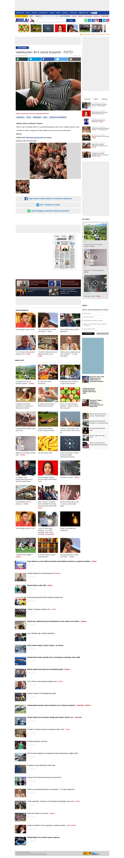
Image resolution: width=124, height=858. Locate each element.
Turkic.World (104, 16)
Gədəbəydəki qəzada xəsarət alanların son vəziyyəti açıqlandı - (59, 705)
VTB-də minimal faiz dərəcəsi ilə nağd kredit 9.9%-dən (32, 113)
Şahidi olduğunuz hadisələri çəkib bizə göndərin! (50, 211)
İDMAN (52, 12)
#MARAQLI (20, 117)
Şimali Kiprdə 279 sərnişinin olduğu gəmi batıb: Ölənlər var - (54, 717)
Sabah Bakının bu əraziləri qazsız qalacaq (43, 837)
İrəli (108, 28)
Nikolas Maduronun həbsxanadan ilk (44, 573)
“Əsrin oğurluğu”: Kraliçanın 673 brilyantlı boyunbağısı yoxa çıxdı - (53, 801)
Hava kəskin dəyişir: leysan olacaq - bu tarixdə (45, 645)
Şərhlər (104, 99)
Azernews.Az (88, 16)
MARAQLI (65, 12)
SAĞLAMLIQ (73, 12)
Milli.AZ (22, 20)
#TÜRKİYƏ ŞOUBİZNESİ (57, 117)
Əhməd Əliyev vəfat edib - (39, 585)
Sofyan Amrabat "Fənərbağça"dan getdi (41, 693)
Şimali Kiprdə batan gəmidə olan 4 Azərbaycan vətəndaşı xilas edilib (53, 657)
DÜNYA (58, 12)
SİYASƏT (34, 12)
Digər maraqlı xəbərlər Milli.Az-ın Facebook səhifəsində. (50, 198)
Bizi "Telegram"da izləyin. (50, 205)
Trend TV (38, 16)
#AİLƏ (29, 117)
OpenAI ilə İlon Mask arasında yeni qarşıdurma (44, 777)
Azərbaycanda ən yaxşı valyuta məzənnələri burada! (95, 34)
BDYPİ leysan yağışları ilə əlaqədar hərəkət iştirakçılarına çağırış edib (52, 753)
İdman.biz (96, 16)
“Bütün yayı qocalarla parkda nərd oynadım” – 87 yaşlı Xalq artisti (51, 789)
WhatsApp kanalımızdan (35, 137)
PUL (57, 16)
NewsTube (84, 12)
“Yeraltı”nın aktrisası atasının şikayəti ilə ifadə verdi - (48, 729)
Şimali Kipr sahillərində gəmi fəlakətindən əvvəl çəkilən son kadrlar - (56, 621)
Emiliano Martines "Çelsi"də (37, 741)
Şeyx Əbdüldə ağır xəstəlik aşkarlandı (41, 633)
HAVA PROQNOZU (65, 16)
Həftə (96, 99)
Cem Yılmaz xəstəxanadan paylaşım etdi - (45, 681)
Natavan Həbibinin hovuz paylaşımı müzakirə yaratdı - (51, 825)
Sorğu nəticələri (102, 333)
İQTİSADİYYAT (43, 12)
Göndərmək (88, 333)
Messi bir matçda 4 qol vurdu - (41, 813)
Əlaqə (18, 16)
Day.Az (74, 16)
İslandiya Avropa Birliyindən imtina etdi (41, 765)
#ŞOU (45, 117)
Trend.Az (80, 16)
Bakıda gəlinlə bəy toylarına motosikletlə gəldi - (48, 669)
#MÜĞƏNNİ (37, 117)
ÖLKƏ (28, 12)
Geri (16, 28)
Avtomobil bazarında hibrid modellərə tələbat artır (45, 597)
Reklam (24, 16)
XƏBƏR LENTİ (20, 12)
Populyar (87, 99)
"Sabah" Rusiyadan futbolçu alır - (41, 609)
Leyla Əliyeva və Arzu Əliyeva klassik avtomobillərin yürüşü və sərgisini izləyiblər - (61, 561)
